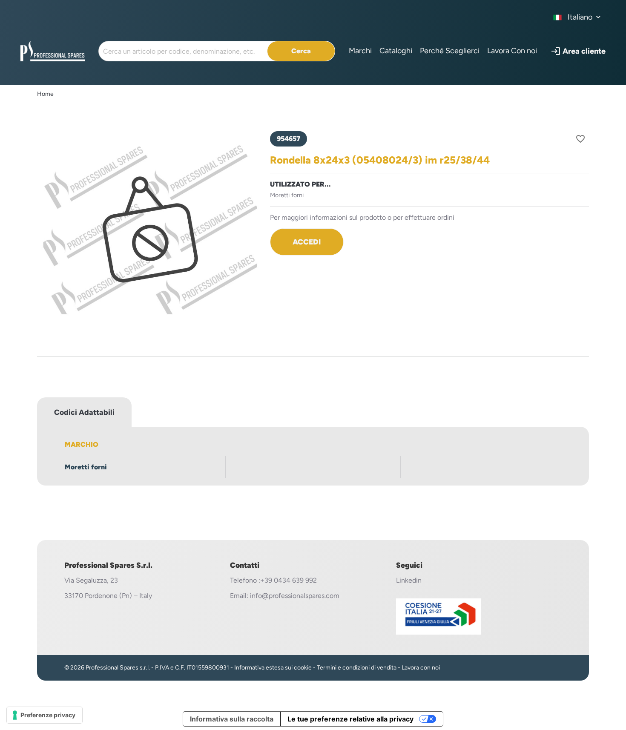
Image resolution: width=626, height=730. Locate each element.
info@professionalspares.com (294, 596)
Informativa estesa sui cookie (273, 667)
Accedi (307, 241)
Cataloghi (395, 50)
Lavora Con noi (512, 50)
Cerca (301, 51)
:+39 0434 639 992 (287, 580)
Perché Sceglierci (450, 50)
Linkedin (409, 580)
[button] (578, 51)
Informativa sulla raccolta (231, 719)
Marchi (360, 50)
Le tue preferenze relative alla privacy (350, 719)
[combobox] (577, 17)
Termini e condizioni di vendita (356, 667)
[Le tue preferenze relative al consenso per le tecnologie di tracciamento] (44, 715)
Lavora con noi (421, 667)
